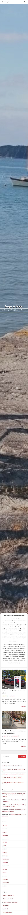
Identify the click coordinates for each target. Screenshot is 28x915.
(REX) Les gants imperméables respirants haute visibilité (13, 774)
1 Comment (12, 696)
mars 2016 (5, 852)
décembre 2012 (6, 882)
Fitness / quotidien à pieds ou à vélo (10, 902)
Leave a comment (15, 736)
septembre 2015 (6, 865)
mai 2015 (4, 872)
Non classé (5, 908)
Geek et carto (5, 905)
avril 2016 (5, 849)
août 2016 (5, 842)
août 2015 (5, 869)
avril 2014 (5, 876)
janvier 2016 (5, 855)
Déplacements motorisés (8, 898)
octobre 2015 (5, 862)
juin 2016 (4, 845)
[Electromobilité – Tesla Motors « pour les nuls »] (14, 679)
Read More (23, 706)
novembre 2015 (6, 859)
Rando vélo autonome (7, 912)
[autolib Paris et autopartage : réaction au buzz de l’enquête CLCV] (14, 720)
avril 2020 (5, 828)
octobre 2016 (5, 835)
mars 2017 (5, 832)
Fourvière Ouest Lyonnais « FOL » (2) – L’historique (12, 765)
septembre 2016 (6, 838)
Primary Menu (7, 2)
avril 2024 (5, 825)
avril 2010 (5, 886)
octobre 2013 (5, 879)
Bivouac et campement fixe (8, 895)
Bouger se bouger (14, 306)
